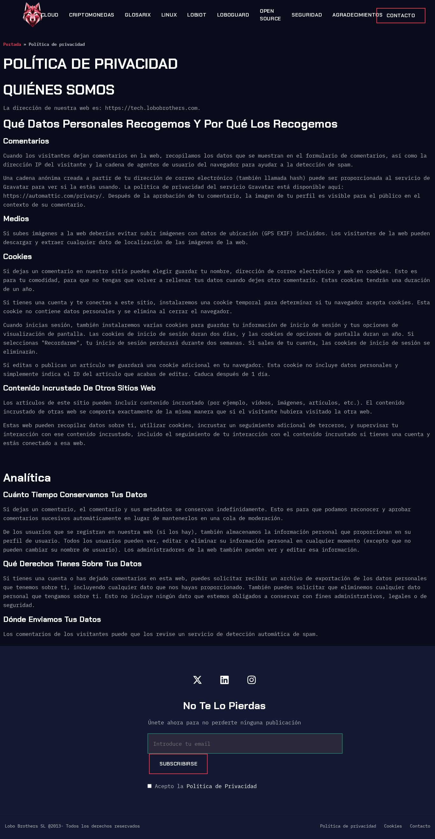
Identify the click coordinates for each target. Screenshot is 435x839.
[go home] (33, 15)
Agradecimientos (357, 14)
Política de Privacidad (222, 786)
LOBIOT (196, 14)
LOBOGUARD (233, 14)
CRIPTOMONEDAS (91, 14)
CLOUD (50, 14)
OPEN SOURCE (270, 15)
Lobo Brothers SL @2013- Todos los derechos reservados (72, 826)
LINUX (169, 14)
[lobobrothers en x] (197, 680)
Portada (12, 44)
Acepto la (204, 786)
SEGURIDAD (307, 14)
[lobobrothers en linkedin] (224, 680)
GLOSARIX (138, 14)
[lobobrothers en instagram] (251, 680)
